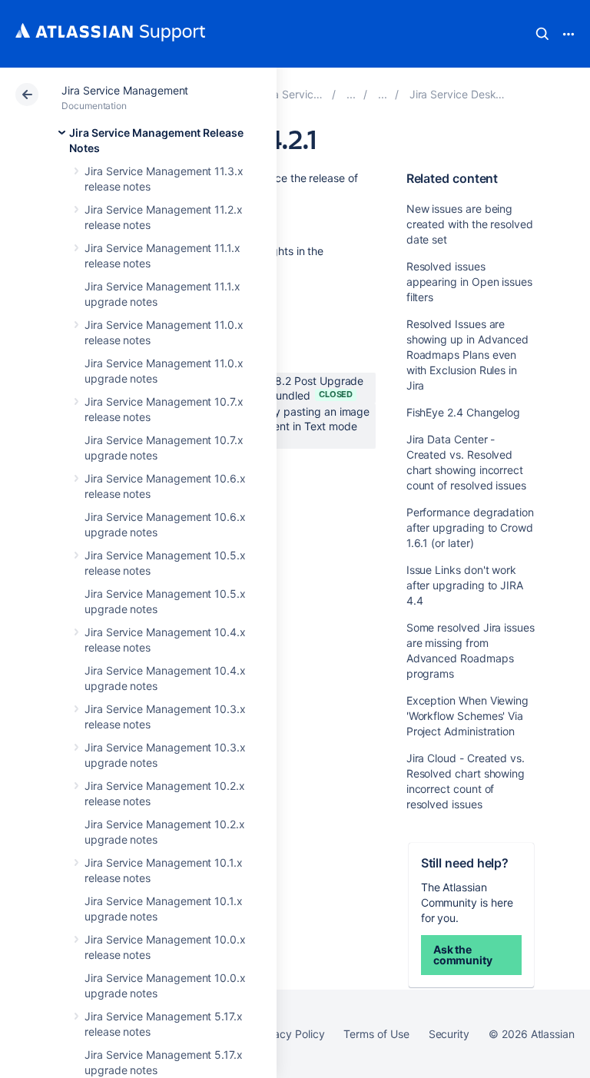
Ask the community (462, 955)
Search (542, 34)
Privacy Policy (289, 1033)
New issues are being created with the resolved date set (469, 224)
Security (449, 1033)
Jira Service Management (124, 90)
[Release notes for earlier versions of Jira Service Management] (382, 94)
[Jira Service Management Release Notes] (351, 94)
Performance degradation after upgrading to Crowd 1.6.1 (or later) (470, 527)
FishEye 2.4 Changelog (463, 412)
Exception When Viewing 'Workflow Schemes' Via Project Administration (467, 716)
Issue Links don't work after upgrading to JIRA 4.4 (464, 585)
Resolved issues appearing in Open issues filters (469, 281)
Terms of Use (376, 1033)
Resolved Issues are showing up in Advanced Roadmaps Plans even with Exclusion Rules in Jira (467, 354)
